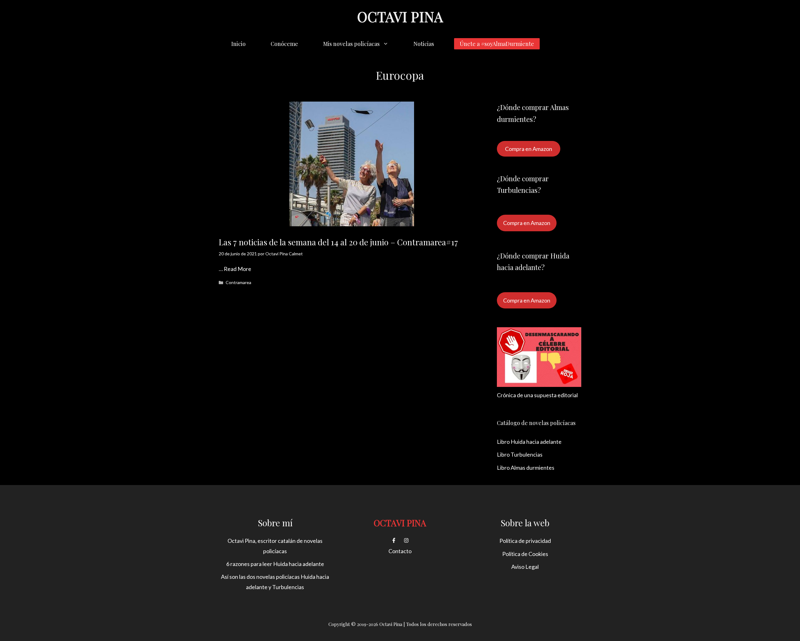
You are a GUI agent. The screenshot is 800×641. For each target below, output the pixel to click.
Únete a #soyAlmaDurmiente (497, 44)
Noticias (423, 44)
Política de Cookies (525, 553)
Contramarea (238, 282)
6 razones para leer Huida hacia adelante (275, 563)
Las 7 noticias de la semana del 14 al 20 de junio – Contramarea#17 (338, 242)
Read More (237, 268)
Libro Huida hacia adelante (529, 441)
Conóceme (284, 44)
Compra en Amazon (528, 148)
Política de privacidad (525, 540)
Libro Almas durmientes (525, 467)
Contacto (400, 551)
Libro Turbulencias (519, 454)
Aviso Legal (525, 566)
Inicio (238, 44)
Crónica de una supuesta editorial (537, 395)
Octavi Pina (400, 16)
